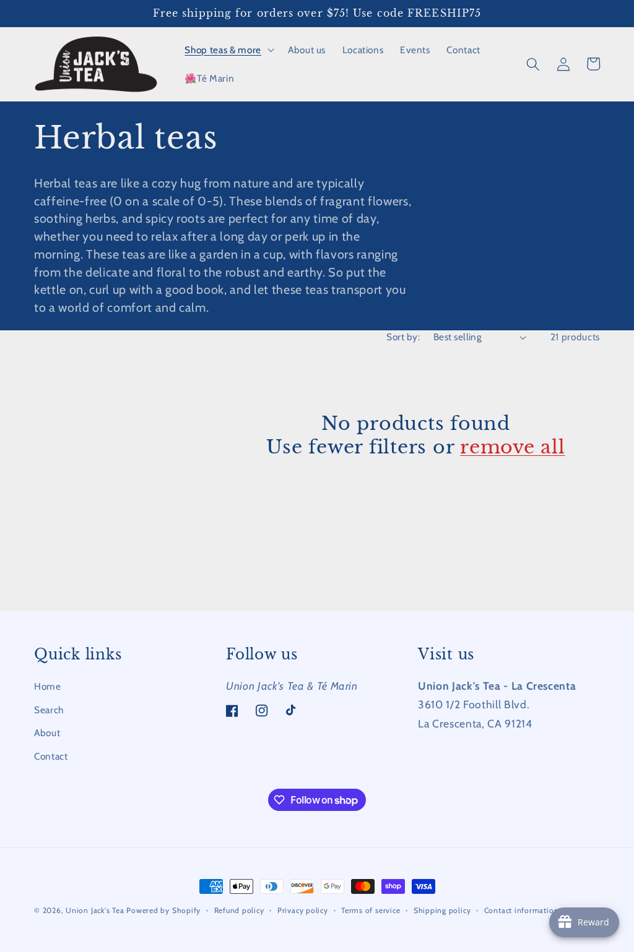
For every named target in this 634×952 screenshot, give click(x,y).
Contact (51, 756)
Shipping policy (442, 910)
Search (49, 710)
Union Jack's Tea (95, 910)
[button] (227, 50)
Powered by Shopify (163, 910)
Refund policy (239, 910)
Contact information (521, 910)
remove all (512, 446)
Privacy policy (302, 910)
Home (47, 686)
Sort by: (403, 337)
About (47, 733)
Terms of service (370, 910)
